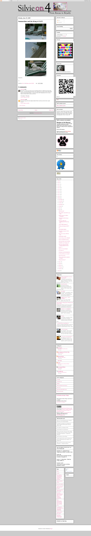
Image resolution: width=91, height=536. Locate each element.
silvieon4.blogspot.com (67, 412)
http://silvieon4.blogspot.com (66, 408)
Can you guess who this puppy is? (66, 336)
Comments (60, 22)
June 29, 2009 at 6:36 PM (25, 103)
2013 (59, 191)
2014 (59, 189)
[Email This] (38, 83)
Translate (64, 36)
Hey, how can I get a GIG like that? (64, 234)
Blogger (51, 528)
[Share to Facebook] (41, 83)
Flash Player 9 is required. (61, 401)
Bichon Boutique (68, 131)
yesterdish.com (60, 371)
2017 (59, 184)
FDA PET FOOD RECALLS (62, 389)
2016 (59, 186)
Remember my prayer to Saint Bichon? (64, 231)
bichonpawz (23, 99)
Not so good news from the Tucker (63, 363)
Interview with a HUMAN (63, 248)
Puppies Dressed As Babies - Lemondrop (63, 216)
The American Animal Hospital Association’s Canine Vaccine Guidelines (59, 477)
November (61, 201)
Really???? (60, 247)
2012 (59, 192)
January (60, 268)
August (60, 206)
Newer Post (20, 110)
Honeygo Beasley (61, 356)
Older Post (51, 110)
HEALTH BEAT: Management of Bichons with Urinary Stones (65, 303)
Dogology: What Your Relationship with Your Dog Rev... (64, 221)
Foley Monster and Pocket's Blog (63, 352)
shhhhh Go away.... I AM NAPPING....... (65, 298)
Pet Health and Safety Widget (63, 395)
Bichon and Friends (60, 391)
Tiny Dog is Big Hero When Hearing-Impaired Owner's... (64, 245)
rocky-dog (22, 89)
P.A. (59, 227)
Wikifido (58, 383)
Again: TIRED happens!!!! (63, 224)
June (60, 209)
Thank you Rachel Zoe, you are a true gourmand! (66, 277)
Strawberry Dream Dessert (62, 372)
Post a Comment (22, 105)
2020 (59, 180)
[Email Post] (36, 83)
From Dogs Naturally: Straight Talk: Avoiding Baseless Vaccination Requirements (60, 495)
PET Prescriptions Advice (60, 481)
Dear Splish (63, 291)
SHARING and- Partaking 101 (64, 242)
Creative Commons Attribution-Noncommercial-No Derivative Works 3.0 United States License (65, 410)
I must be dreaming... (64, 329)
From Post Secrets (64, 284)
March (60, 265)
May (60, 261)
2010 (59, 196)
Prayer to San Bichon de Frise (64, 239)
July (60, 207)
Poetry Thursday (60, 353)
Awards (58, 473)
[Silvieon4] (66, 470)
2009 (59, 197)
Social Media (60, 368)
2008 (59, 270)
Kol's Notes (60, 360)
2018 (59, 182)
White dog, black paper (61, 357)
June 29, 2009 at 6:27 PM (25, 97)
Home (36, 110)
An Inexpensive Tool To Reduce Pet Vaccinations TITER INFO (60, 508)
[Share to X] (40, 83)
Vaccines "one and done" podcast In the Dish (60, 486)
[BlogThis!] (39, 83)
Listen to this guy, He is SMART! (64, 237)
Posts (59, 20)
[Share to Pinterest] (42, 83)
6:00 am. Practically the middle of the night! (64, 258)
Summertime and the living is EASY (63, 218)
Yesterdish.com (59, 381)
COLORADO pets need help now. (63, 323)
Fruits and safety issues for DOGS (64, 241)
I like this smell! (61, 211)
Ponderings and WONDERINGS (64, 252)
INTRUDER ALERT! (62, 236)
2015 (59, 187)
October (60, 202)
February (60, 266)
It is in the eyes (61, 250)
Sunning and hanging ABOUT (64, 226)
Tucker (59, 362)
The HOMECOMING (62, 229)
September (61, 204)
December (61, 199)
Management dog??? (62, 259)
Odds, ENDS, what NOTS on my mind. (64, 213)
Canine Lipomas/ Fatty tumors (59, 512)
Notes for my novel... (62, 255)
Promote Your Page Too (69, 471)
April (60, 263)
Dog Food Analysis (60, 484)
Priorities (62, 316)
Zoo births (58, 379)
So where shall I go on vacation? (64, 253)
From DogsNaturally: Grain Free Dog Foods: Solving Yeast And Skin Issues (59, 502)
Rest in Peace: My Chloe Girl (62, 348)
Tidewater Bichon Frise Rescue (62, 385)
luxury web (58, 387)
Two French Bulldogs (61, 367)
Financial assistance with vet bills (60, 490)
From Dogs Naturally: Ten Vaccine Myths (59, 516)
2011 (59, 194)
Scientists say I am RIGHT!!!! (66, 308)
